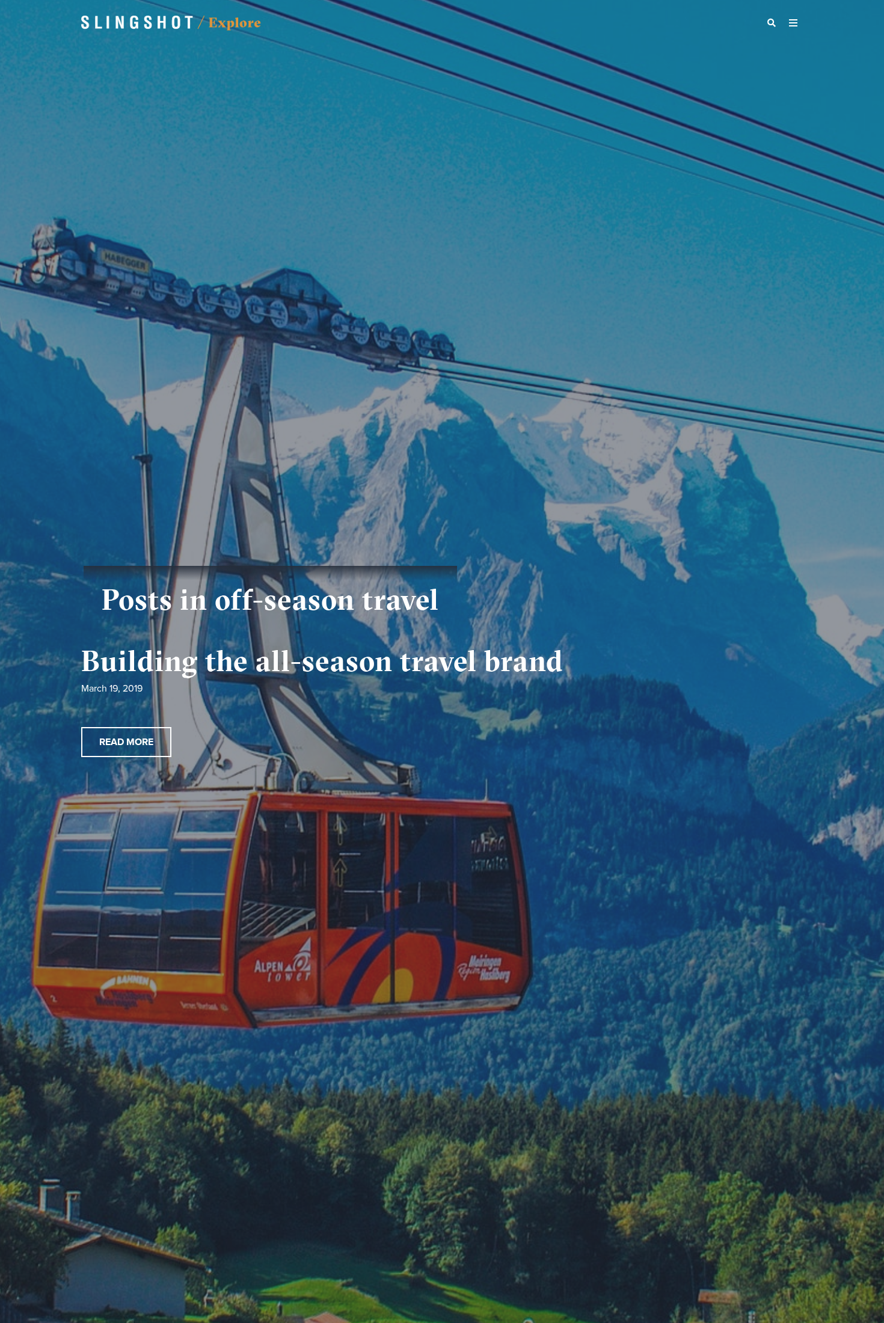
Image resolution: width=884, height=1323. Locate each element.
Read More (126, 742)
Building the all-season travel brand (322, 660)
